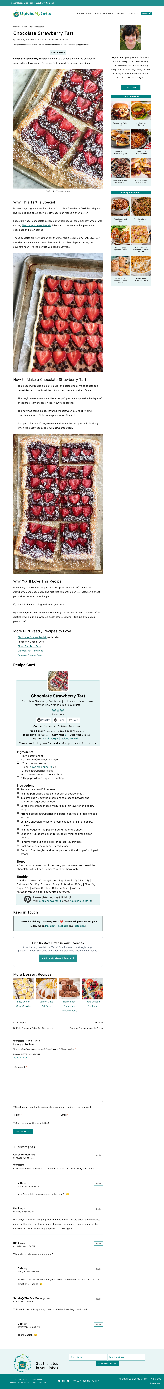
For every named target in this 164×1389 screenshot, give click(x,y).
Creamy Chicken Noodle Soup (86, 1026)
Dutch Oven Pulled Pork (120, 124)
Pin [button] (59, 720)
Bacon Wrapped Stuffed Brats (141, 181)
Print (44, 720)
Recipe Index (84, 13)
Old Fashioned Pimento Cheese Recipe (120, 280)
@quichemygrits (49, 900)
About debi (131, 88)
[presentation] (120, 110)
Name (18, 1114)
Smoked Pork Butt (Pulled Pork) (120, 181)
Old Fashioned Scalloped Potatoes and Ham (141, 250)
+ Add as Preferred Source (57, 958)
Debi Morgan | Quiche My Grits (61, 738)
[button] (52, 710)
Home (16, 27)
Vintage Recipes (104, 13)
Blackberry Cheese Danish (36, 225)
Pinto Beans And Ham (120, 220)
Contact (133, 13)
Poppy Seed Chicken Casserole (141, 279)
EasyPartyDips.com (45, 3)
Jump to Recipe (58, 52)
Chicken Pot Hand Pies (30, 650)
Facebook (62, 926)
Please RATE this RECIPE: (27, 1054)
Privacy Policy (21, 1379)
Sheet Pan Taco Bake (29, 646)
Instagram (79, 926)
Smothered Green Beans (141, 220)
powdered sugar (40, 766)
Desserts (39, 27)
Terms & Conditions (19, 1383)
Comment (20, 1067)
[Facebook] (59, 1381)
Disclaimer (37, 1379)
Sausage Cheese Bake (30, 655)
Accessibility (39, 1383)
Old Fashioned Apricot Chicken (120, 249)
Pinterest (50, 926)
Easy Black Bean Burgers (141, 124)
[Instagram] (63, 1381)
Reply (98, 1155)
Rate (75, 720)
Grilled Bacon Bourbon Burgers (120, 153)
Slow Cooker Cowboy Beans (141, 153)
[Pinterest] (68, 1381)
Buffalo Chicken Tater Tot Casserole (33, 1026)
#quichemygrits (79, 900)
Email (65, 1114)
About (120, 13)
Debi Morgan (21, 39)
